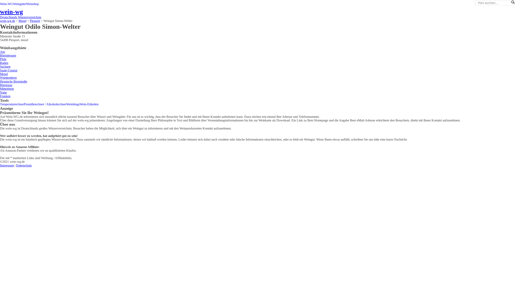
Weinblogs (73, 104)
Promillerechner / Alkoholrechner (45, 104)
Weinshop (32, 4)
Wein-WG (6, 4)
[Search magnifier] (513, 2)
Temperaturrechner (12, 104)
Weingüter (19, 4)
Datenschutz (24, 165)
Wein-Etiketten (89, 104)
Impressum (7, 165)
